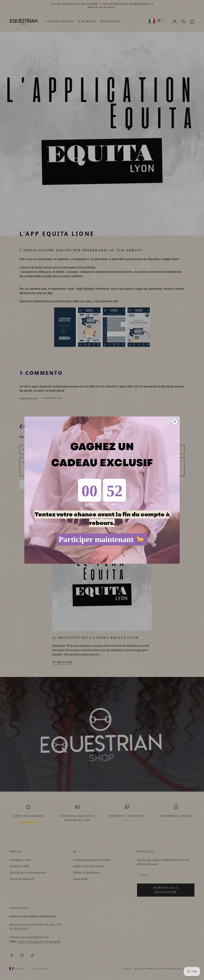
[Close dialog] (174, 421)
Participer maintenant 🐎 (102, 539)
